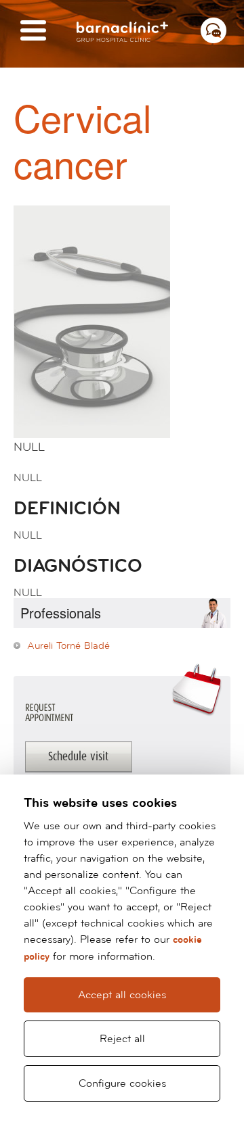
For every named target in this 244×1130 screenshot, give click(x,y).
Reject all (122, 1039)
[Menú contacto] (213, 30)
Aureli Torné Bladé (68, 645)
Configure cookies (122, 1083)
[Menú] (33, 31)
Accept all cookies (122, 995)
